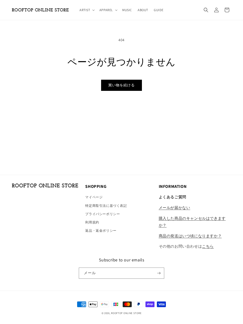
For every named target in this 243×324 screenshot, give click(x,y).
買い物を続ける (121, 85)
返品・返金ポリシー (100, 230)
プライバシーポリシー (102, 214)
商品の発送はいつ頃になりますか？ (190, 235)
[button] (87, 10)
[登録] (159, 273)
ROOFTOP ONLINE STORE (126, 313)
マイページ (94, 197)
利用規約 (92, 222)
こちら (208, 246)
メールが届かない (174, 207)
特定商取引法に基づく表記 (106, 206)
